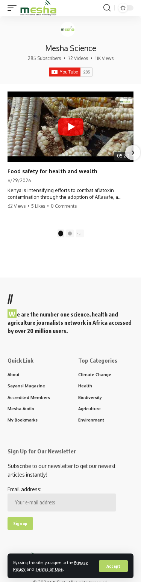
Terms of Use (49, 569)
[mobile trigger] (14, 8)
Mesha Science (70, 48)
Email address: (24, 489)
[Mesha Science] (67, 29)
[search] (107, 8)
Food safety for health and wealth (52, 171)
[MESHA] (38, 8)
